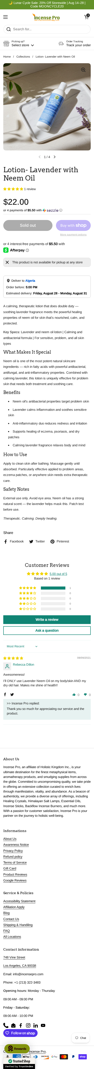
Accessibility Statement (19, 901)
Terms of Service (15, 862)
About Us (9, 839)
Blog (6, 913)
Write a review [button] (47, 619)
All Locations (12, 936)
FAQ (6, 931)
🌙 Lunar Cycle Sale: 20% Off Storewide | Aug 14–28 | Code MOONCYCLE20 (47, 4)
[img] (13, 658)
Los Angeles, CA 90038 (19, 965)
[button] (86, 17)
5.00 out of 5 (58, 574)
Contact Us (11, 919)
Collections (23, 56)
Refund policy (12, 856)
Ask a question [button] (47, 630)
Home (7, 56)
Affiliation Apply (13, 907)
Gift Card (9, 868)
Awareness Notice (16, 844)
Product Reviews (15, 874)
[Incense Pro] (46, 17)
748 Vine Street (14, 957)
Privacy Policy (13, 850)
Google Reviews (14, 880)
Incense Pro (37, 1051)
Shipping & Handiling (18, 925)
